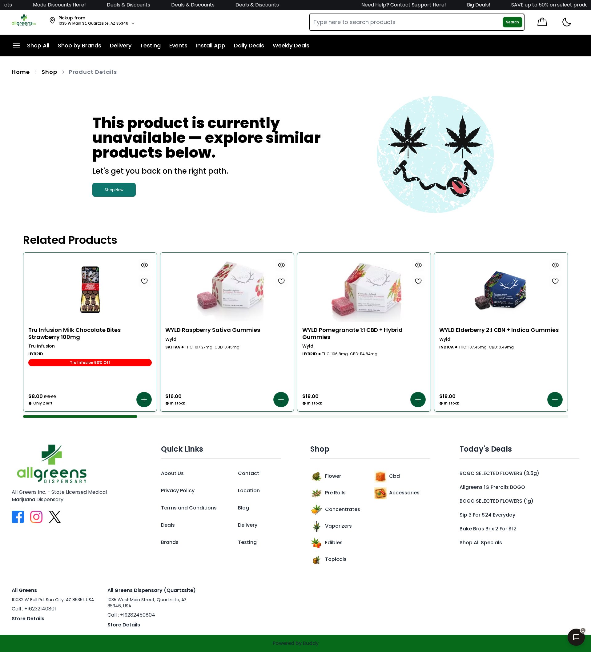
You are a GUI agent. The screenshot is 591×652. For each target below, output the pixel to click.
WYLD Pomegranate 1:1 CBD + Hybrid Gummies (352, 333)
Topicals (336, 559)
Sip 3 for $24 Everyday (487, 514)
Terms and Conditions (189, 507)
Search (512, 22)
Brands (170, 542)
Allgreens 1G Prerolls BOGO (492, 487)
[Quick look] (144, 265)
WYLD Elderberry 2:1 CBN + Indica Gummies (499, 330)
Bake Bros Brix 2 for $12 (488, 528)
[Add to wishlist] (144, 281)
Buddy (311, 643)
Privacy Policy (178, 490)
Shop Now (114, 189)
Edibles (334, 542)
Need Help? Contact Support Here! (394, 4)
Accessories (404, 492)
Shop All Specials (481, 542)
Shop (49, 72)
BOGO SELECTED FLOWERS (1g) (496, 501)
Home (21, 72)
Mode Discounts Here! (50, 4)
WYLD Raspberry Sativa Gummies (212, 330)
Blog (243, 507)
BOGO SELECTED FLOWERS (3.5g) (499, 473)
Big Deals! (468, 4)
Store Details (28, 618)
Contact (248, 473)
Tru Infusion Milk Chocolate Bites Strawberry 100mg (74, 333)
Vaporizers (338, 525)
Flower (333, 476)
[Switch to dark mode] (566, 22)
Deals (168, 525)
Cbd (394, 476)
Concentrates (342, 509)
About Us (172, 473)
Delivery (247, 525)
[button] (144, 399)
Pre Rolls (335, 492)
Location (249, 490)
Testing (247, 542)
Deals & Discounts (118, 4)
